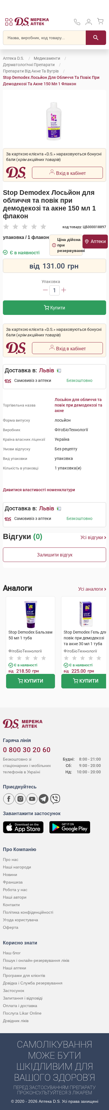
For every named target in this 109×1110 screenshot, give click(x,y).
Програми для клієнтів (24, 975)
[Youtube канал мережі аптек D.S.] (32, 799)
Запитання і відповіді (22, 998)
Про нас (10, 859)
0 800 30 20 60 (27, 750)
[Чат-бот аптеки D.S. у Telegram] (43, 799)
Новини (10, 874)
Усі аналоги (90, 589)
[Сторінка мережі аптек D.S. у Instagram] (20, 799)
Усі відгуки (92, 537)
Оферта (10, 927)
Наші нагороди (17, 867)
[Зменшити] (45, 290)
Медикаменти (47, 58)
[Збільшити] (63, 290)
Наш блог (12, 953)
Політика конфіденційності (28, 912)
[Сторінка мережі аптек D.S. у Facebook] (9, 799)
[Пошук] (96, 37)
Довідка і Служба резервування (32, 983)
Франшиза (13, 882)
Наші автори (14, 897)
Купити (57, 307)
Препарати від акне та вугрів (31, 71)
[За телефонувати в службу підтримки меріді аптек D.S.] (77, 23)
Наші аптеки (14, 968)
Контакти (11, 904)
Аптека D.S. (13, 58)
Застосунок (13, 990)
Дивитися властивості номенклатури (39, 489)
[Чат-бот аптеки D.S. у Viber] (55, 799)
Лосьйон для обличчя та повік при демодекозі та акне (78, 405)
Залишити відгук (54, 554)
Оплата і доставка (20, 1005)
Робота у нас (15, 889)
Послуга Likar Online (22, 1013)
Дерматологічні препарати (29, 64)
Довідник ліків (15, 1020)
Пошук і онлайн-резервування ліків (36, 960)
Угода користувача (20, 919)
